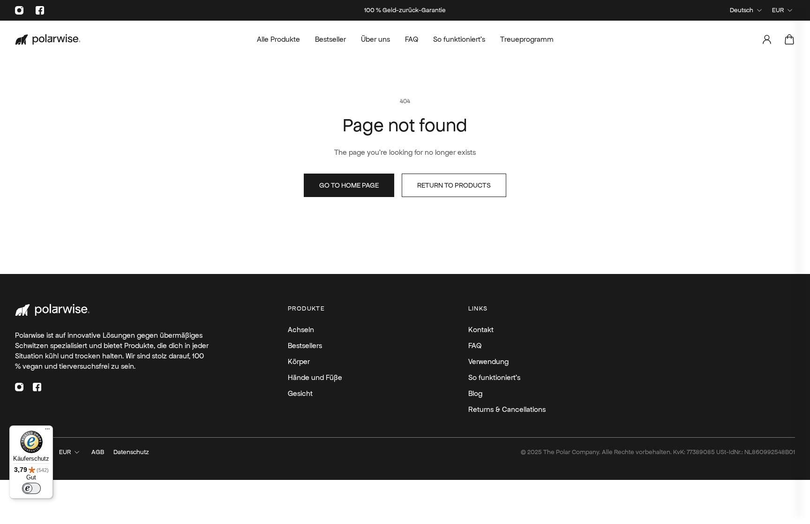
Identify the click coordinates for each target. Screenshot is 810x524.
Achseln (496, 226)
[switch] (31, 488)
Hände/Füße (497, 254)
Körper (497, 281)
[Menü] (47, 431)
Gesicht (496, 308)
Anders (496, 336)
